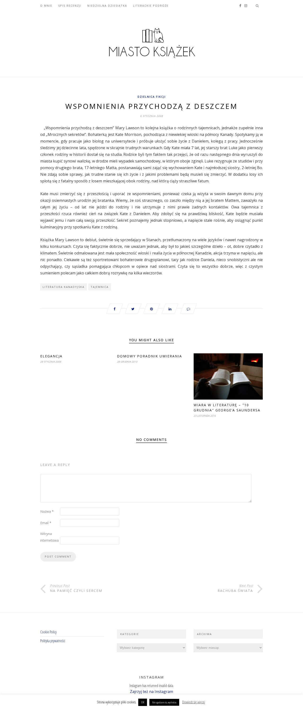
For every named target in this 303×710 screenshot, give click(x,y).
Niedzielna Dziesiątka (107, 5)
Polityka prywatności (52, 640)
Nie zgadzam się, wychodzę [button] (164, 702)
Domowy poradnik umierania (149, 356)
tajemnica (100, 287)
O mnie (46, 5)
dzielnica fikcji (152, 96)
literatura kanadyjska (64, 287)
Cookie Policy (48, 632)
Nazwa (47, 511)
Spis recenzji (69, 5)
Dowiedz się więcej (193, 702)
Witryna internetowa (49, 537)
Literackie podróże (151, 5)
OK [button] (142, 702)
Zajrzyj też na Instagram (151, 691)
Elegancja (51, 356)
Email (45, 523)
